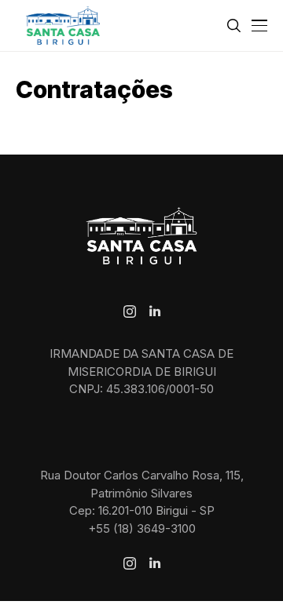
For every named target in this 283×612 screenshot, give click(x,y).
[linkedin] (154, 311)
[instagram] (129, 311)
